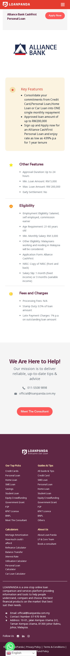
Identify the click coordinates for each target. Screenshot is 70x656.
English (16, 652)
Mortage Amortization (16, 534)
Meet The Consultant (35, 411)
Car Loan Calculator (15, 573)
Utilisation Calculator (16, 561)
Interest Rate (11, 556)
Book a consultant (47, 543)
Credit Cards (11, 471)
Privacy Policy (33, 646)
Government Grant (14, 502)
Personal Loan (12, 475)
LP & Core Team (46, 539)
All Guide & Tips (46, 471)
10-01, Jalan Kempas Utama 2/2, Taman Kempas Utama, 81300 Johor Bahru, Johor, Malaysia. (35, 623)
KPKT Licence (44, 511)
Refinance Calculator (15, 547)
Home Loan (11, 479)
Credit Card (44, 475)
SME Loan (10, 484)
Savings (9, 488)
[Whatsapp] (10, 647)
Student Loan (12, 493)
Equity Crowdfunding (16, 497)
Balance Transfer (14, 552)
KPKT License (12, 511)
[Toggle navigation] (62, 4)
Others (41, 520)
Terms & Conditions (54, 646)
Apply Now (55, 15)
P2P (7, 506)
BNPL (8, 515)
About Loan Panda (47, 534)
